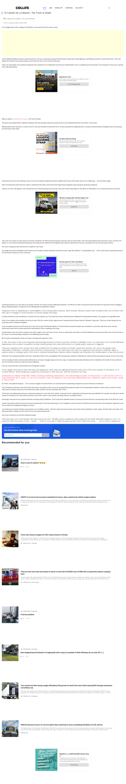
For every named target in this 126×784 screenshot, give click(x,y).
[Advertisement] (57, 43)
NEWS (44, 8)
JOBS (50, 8)
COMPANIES (69, 8)
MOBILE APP (58, 8)
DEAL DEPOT (79, 8)
